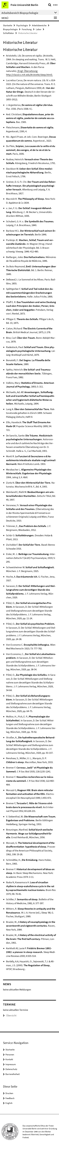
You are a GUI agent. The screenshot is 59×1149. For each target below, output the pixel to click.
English (8, 1103)
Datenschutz (11, 1069)
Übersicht (11, 1015)
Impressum (10, 1064)
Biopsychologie (10, 29)
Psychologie (22, 25)
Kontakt (9, 1059)
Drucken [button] (9, 1093)
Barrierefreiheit (12, 1074)
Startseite (7, 25)
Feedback (9, 1098)
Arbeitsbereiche (39, 25)
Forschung (27, 29)
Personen (9, 1054)
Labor (38, 29)
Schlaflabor (8, 33)
